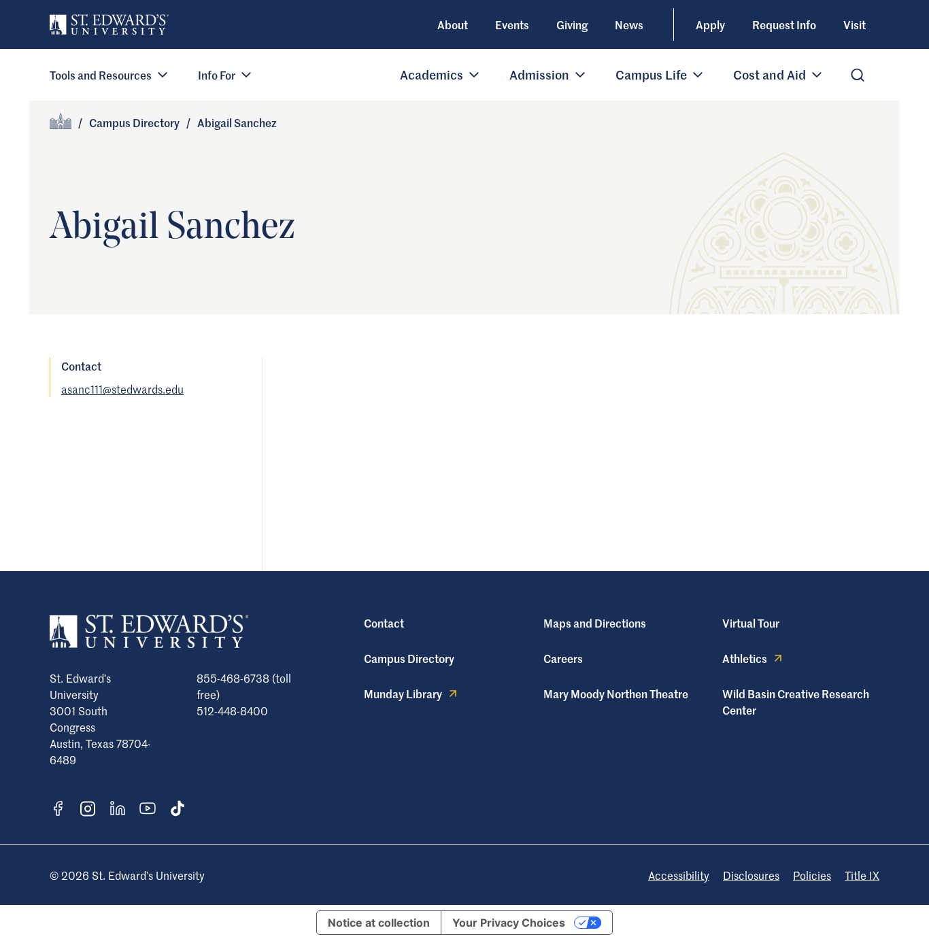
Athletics (744, 658)
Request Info (784, 24)
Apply (710, 24)
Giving (572, 24)
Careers (563, 658)
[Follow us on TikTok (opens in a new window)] (177, 808)
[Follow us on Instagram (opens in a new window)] (88, 808)
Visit (854, 24)
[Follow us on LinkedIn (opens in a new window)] (117, 808)
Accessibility (678, 875)
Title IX (862, 875)
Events (512, 24)
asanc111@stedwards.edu (122, 388)
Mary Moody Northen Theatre (615, 693)
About (452, 24)
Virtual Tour (750, 622)
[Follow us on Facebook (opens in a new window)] (58, 808)
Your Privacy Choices (508, 922)
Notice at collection (379, 922)
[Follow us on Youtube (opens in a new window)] (147, 808)
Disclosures (751, 875)
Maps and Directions (594, 622)
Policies (812, 875)
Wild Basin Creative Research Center (795, 701)
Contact (384, 622)
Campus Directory (134, 122)
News (629, 24)
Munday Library (403, 693)
